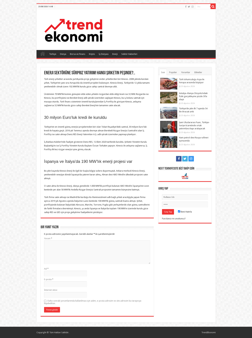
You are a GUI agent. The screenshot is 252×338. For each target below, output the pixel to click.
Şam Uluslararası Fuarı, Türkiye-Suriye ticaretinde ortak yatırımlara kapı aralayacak (194, 125)
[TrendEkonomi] (73, 29)
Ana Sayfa (42, 53)
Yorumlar (185, 72)
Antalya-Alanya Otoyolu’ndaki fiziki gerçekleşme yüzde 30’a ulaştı (193, 96)
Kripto (92, 54)
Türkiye (52, 54)
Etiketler (198, 72)
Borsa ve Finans (77, 54)
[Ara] (213, 6)
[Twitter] (189, 7)
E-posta (48, 279)
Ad (46, 268)
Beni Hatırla (186, 211)
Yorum (48, 238)
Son (163, 72)
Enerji (115, 54)
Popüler (173, 72)
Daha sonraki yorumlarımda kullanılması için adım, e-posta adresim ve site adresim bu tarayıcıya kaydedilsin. (92, 302)
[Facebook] (186, 7)
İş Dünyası (104, 54)
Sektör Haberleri (129, 54)
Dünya (63, 54)
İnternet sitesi (50, 290)
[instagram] (192, 7)
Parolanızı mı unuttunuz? (174, 218)
